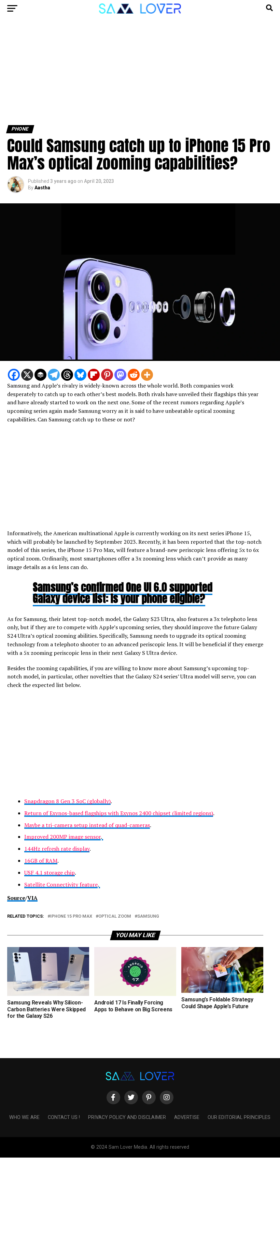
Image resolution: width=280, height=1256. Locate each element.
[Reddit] (134, 375)
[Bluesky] (80, 375)
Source (16, 898)
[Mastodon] (120, 375)
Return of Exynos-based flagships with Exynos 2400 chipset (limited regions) (118, 813)
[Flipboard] (94, 375)
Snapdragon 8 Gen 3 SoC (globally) (67, 801)
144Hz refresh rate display (56, 848)
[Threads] (67, 375)
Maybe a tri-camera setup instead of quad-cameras (87, 825)
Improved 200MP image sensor (62, 836)
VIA (32, 898)
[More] (147, 375)
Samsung (148, 916)
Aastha (42, 187)
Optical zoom (114, 916)
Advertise (186, 1117)
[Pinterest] (107, 375)
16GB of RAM (40, 860)
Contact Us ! (64, 1117)
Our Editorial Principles (239, 1117)
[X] (27, 375)
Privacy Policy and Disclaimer (127, 1117)
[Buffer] (40, 375)
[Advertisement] (140, 74)
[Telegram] (54, 375)
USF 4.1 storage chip (49, 872)
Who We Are (24, 1117)
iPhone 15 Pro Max (71, 916)
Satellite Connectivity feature (61, 884)
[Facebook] (14, 375)
